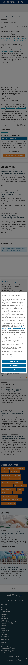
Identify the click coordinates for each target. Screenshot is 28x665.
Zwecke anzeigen (14, 361)
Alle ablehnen (14, 365)
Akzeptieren (14, 370)
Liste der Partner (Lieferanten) (10, 356)
